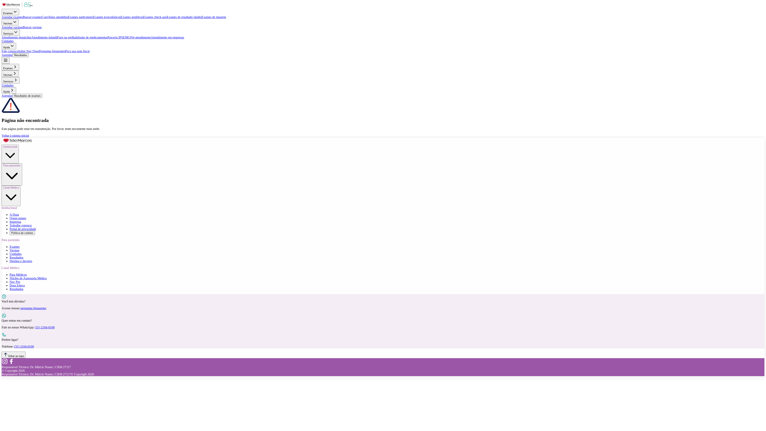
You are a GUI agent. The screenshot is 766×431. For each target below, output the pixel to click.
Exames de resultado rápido (184, 17)
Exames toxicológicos (107, 17)
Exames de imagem (213, 17)
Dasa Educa (17, 285)
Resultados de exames (27, 95)
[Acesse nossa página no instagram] (5, 363)
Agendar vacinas (12, 27)
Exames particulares (80, 17)
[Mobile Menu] (6, 60)
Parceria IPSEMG (119, 37)
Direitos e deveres (21, 261)
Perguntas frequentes (52, 51)
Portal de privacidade (23, 229)
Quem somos (18, 218)
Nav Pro (15, 282)
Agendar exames (12, 17)
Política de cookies (22, 232)
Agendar (7, 55)
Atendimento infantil (44, 37)
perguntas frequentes (33, 308)
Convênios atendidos (55, 17)
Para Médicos (18, 274)
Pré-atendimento (140, 37)
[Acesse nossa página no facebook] (11, 363)
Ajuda (6, 47)
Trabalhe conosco (21, 225)
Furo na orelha (66, 37)
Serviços (8, 33)
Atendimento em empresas (167, 37)
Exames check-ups (155, 17)
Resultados (20, 55)
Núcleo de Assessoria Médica (28, 278)
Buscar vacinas (32, 27)
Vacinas (7, 23)
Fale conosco (10, 51)
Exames (8, 13)
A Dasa (14, 214)
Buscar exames (32, 17)
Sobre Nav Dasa (28, 51)
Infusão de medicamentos (92, 37)
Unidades (8, 41)
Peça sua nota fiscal (77, 51)
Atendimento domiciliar (16, 37)
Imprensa (15, 221)
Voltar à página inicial (15, 135)
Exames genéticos (132, 17)
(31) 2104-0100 (45, 327)
